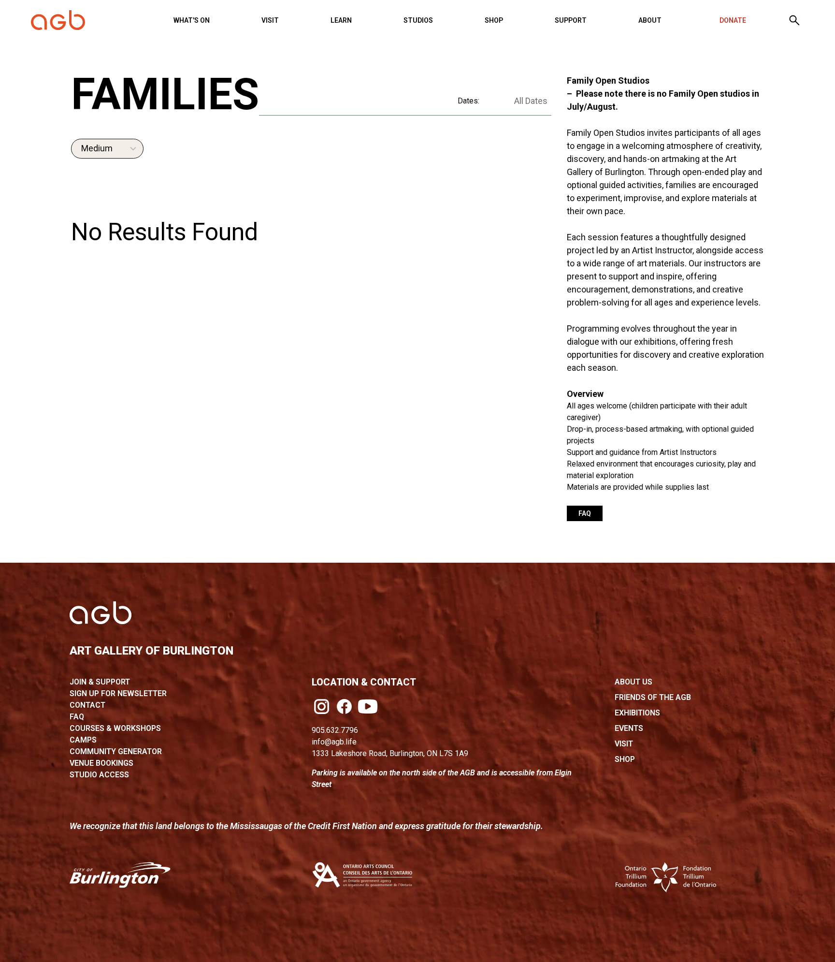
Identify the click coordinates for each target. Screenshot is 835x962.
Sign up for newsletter (118, 693)
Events (629, 728)
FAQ (584, 513)
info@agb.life (334, 741)
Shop (494, 20)
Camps (83, 739)
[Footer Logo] (100, 612)
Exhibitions (637, 712)
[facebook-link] (344, 706)
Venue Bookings (101, 763)
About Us (633, 681)
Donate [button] (733, 20)
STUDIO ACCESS (99, 774)
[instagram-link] (321, 706)
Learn (341, 20)
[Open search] (794, 20)
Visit (270, 20)
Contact (87, 705)
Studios (418, 20)
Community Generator (116, 751)
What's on (191, 20)
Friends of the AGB (653, 697)
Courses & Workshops (115, 728)
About (650, 20)
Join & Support (100, 681)
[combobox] (107, 149)
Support (571, 20)
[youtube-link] (367, 706)
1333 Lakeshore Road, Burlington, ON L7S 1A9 (390, 753)
